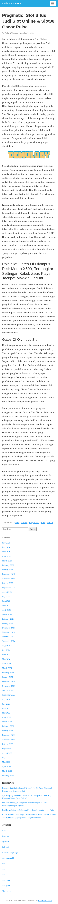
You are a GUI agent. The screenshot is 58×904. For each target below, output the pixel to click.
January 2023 (7, 730)
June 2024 (6, 654)
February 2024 (8, 672)
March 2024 (7, 668)
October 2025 (7, 583)
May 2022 (6, 762)
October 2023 (7, 690)
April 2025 (6, 610)
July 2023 (6, 703)
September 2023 (8, 694)
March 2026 (7, 560)
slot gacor (6, 880)
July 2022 (6, 757)
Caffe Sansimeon (12, 3)
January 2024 (7, 677)
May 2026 (6, 551)
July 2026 (6, 542)
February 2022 (8, 775)
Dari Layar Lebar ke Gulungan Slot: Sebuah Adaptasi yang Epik (28, 810)
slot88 (50, 522)
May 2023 (6, 712)
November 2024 (8, 632)
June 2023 (6, 708)
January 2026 (7, 569)
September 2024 (8, 641)
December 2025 (8, 574)
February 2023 (8, 726)
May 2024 (6, 659)
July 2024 (6, 650)
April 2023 (6, 717)
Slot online (6, 891)
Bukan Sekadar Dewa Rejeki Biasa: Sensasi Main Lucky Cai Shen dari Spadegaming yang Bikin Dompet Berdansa (29, 816)
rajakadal (5, 841)
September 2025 (8, 587)
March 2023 (7, 721)
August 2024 (7, 645)
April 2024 (6, 663)
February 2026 (8, 565)
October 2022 (7, 744)
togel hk (5, 835)
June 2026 (6, 547)
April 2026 (6, 556)
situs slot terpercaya (10, 852)
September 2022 (8, 748)
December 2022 (8, 735)
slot (3, 863)
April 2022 (6, 766)
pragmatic (33, 522)
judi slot (5, 847)
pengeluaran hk (8, 858)
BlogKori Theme (45, 900)
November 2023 (8, 686)
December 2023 (8, 681)
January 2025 (7, 623)
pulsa (42, 522)
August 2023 (7, 699)
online (24, 522)
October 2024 (7, 636)
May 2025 (6, 605)
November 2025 (8, 578)
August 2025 (7, 592)
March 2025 (7, 614)
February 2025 (8, 618)
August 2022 (7, 753)
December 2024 (8, 627)
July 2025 (6, 596)
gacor (16, 522)
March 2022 (7, 771)
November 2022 (8, 739)
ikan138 (5, 830)
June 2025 (6, 601)
